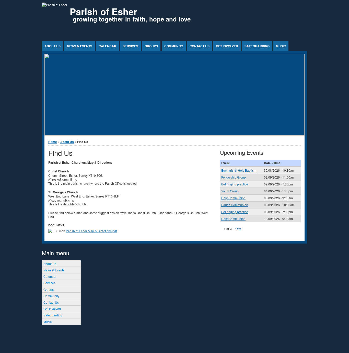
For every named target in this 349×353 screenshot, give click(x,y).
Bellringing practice (234, 184)
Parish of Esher (103, 11)
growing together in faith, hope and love (132, 19)
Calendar (107, 46)
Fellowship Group (233, 177)
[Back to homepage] (54, 5)
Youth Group (230, 191)
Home (52, 141)
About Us (52, 46)
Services (130, 46)
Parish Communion (234, 205)
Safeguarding (257, 46)
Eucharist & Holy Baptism (238, 170)
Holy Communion (233, 198)
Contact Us (200, 46)
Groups (151, 46)
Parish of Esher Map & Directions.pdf (91, 231)
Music (281, 46)
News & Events (79, 46)
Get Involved (227, 46)
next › (238, 229)
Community (173, 46)
